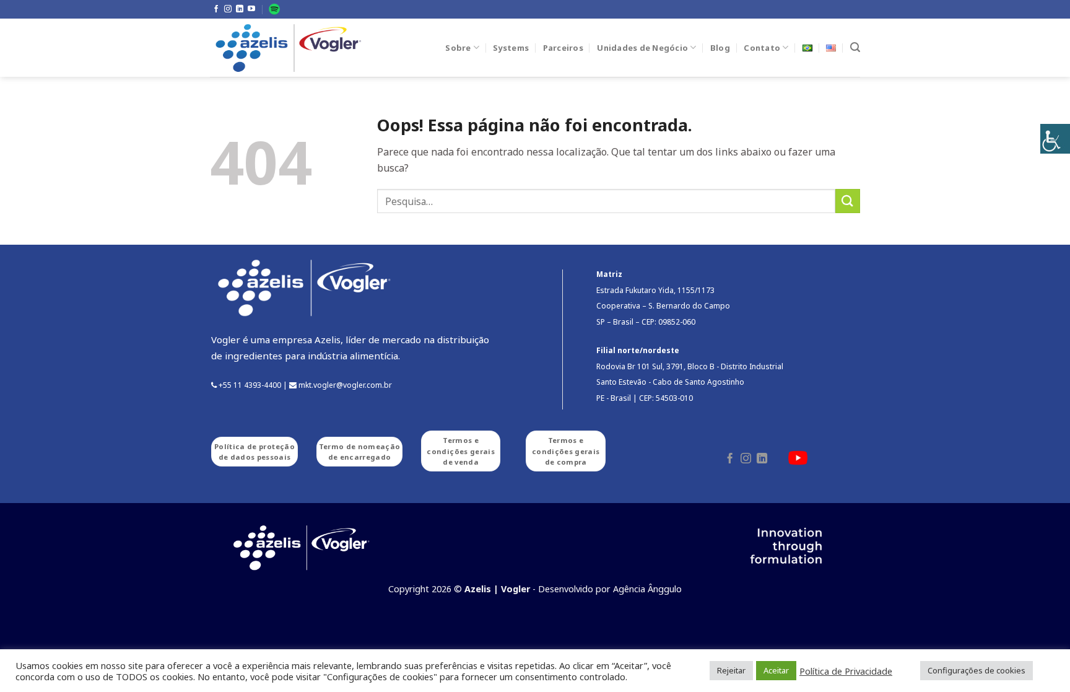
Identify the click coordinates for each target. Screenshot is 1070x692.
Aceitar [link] (776, 670)
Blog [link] (720, 47)
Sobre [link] (458, 47)
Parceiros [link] (563, 47)
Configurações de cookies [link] (976, 670)
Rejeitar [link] (731, 670)
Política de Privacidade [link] (845, 671)
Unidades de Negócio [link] (642, 47)
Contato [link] (762, 47)
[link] (1055, 139)
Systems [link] (511, 47)
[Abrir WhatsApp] (1039, 661)
